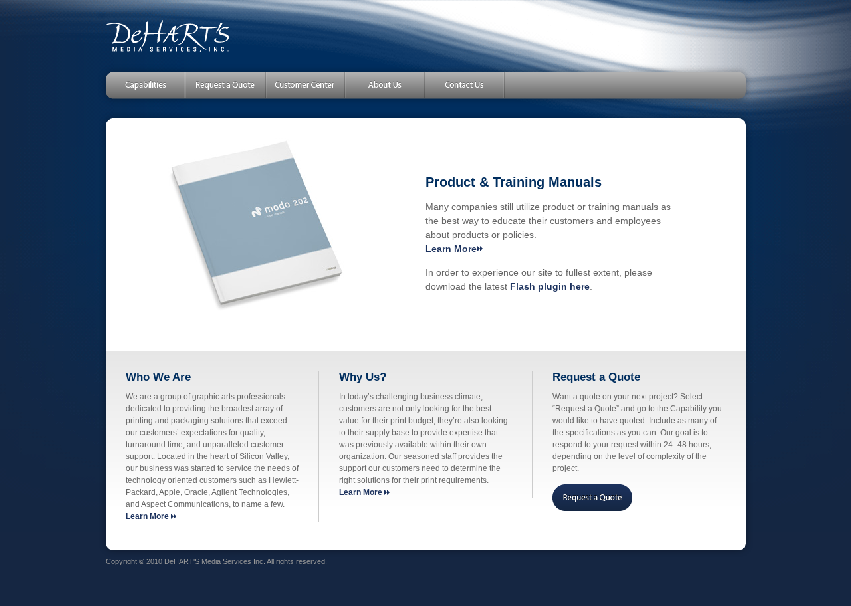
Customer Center (305, 85)
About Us (385, 85)
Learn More (451, 248)
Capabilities (138, 85)
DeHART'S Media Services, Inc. (167, 36)
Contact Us (465, 85)
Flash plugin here (550, 286)
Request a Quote (225, 85)
